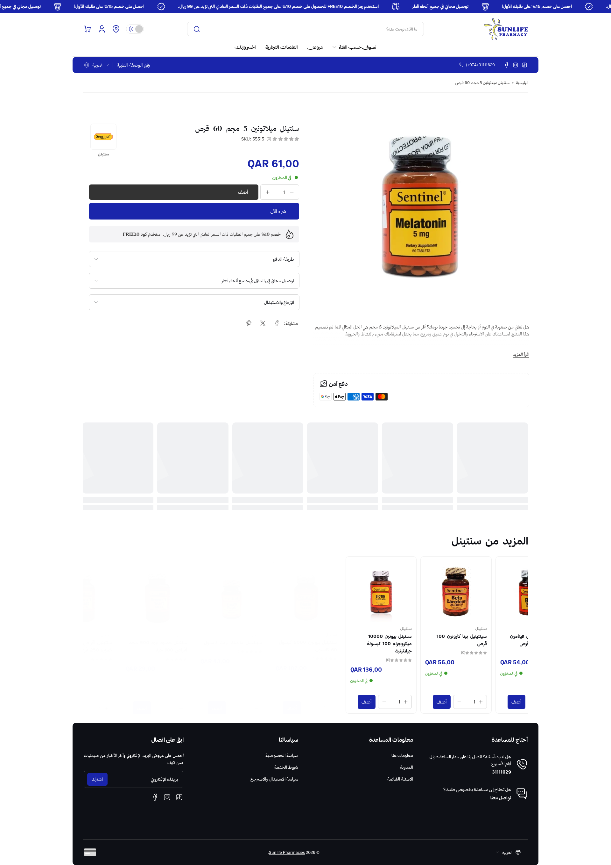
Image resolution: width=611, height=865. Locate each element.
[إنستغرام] (515, 65)
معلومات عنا (402, 755)
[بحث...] (197, 29)
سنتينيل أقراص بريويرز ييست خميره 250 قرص (121, 639)
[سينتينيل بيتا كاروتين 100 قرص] (492, 592)
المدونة (406, 767)
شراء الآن (278, 211)
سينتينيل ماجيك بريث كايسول (270, 636)
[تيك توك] (524, 65)
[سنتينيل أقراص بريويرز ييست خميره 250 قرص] (118, 592)
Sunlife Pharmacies (287, 852)
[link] (352, 47)
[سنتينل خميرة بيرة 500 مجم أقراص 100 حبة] (193, 592)
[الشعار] (506, 29)
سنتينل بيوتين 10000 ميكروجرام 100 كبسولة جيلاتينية (426, 643)
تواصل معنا (500, 798)
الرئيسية (522, 82)
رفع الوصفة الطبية (133, 65)
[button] (116, 29)
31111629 (501, 772)
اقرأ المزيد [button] (521, 354)
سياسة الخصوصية (281, 755)
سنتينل (517, 628)
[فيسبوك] (506, 65)
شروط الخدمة (286, 767)
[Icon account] (102, 29)
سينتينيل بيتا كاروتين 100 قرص (498, 639)
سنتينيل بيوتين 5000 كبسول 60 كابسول (345, 639)
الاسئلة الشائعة (400, 779)
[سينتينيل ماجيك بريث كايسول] (267, 592)
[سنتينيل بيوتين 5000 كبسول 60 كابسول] (343, 592)
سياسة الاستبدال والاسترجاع (274, 779)
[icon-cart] (87, 29)
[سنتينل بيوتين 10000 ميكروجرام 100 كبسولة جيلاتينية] (417, 592)
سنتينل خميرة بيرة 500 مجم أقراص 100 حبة (194, 639)
